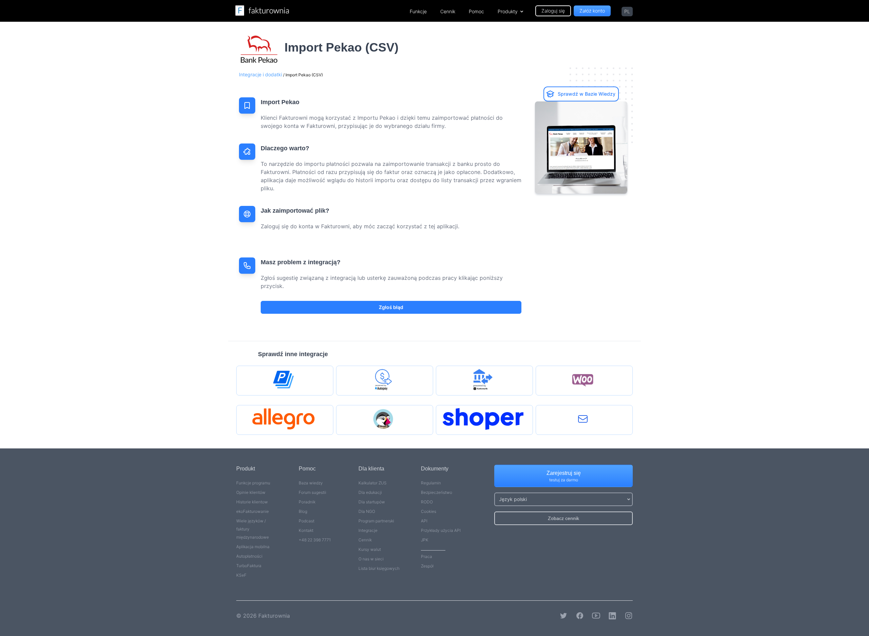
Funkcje (418, 11)
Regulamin (431, 482)
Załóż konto (592, 11)
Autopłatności (249, 556)
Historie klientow (252, 501)
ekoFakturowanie (252, 511)
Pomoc (476, 11)
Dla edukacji (370, 492)
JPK (424, 539)
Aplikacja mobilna (253, 546)
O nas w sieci (371, 558)
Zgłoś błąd (391, 307)
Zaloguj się (553, 11)
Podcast (306, 520)
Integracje (367, 530)
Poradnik (307, 501)
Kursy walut (369, 549)
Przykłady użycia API (441, 530)
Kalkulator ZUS (372, 482)
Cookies (428, 511)
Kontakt (306, 530)
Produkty (508, 11)
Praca (426, 556)
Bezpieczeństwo (436, 492)
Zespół (427, 565)
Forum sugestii (312, 492)
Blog (303, 511)
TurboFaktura (248, 565)
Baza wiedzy (311, 482)
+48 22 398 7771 (315, 539)
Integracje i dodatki (260, 74)
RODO (427, 501)
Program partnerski (376, 520)
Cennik (447, 11)
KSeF (241, 575)
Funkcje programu (253, 482)
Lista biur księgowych (379, 568)
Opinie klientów (250, 492)
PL (627, 11)
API (424, 520)
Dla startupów (371, 501)
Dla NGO (366, 511)
